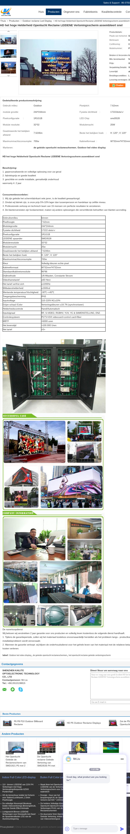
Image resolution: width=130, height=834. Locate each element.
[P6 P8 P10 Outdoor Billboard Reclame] (7, 722)
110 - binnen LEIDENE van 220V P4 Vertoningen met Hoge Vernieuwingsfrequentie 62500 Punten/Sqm (17, 788)
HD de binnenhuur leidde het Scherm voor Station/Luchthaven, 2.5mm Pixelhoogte (18, 797)
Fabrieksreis (91, 11)
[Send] (122, 828)
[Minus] (122, 759)
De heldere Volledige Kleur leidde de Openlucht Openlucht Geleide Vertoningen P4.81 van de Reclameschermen (56, 807)
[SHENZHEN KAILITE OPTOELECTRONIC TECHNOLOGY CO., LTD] (18, 12)
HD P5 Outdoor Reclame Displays (84, 723)
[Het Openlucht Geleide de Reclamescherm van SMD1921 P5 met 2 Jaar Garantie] (16, 747)
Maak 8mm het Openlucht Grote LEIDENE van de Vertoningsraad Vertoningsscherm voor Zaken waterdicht (54, 788)
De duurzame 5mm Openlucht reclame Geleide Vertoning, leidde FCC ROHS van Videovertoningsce (57, 816)
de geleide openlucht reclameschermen (50, 655)
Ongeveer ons (71, 11)
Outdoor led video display (20, 655)
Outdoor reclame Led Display (37, 21)
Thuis (3, 21)
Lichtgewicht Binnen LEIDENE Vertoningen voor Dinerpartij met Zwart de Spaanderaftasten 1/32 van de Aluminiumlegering (19, 815)
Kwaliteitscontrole (112, 11)
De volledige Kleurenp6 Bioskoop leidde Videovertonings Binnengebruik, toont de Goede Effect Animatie (19, 805)
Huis (41, 11)
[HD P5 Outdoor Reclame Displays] (60, 722)
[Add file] (67, 828)
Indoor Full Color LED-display (19, 777)
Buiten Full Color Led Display (56, 777)
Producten (53, 11)
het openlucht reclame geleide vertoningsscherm (90, 655)
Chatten (119, 85)
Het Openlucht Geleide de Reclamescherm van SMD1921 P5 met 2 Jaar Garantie (16, 762)
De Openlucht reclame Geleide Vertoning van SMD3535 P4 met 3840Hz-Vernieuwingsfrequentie (48, 764)
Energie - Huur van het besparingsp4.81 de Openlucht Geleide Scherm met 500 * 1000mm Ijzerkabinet (57, 797)
